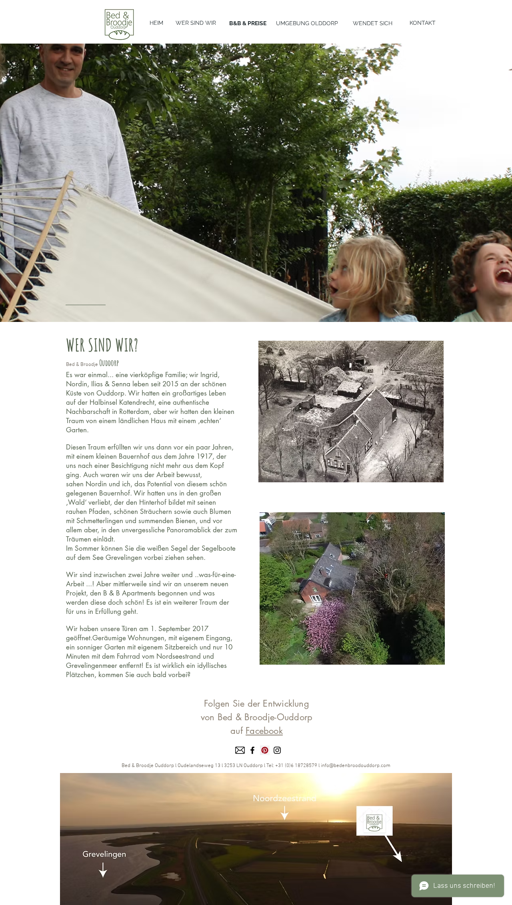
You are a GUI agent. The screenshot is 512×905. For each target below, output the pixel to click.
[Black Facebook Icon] (252, 750)
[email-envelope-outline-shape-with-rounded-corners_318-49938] (240, 750)
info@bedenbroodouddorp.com (355, 766)
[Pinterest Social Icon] (265, 750)
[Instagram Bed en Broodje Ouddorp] (277, 750)
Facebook (264, 730)
